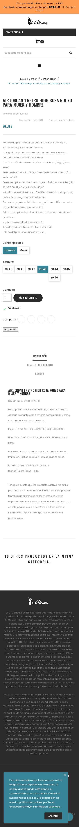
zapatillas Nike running (48, 675)
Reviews (39, 373)
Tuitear (31, 319)
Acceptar (53, 816)
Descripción (40, 356)
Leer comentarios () (31, 120)
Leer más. (54, 806)
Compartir (21, 319)
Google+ (41, 319)
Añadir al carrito (28, 297)
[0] (38, 41)
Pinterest (51, 319)
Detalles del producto (39, 365)
